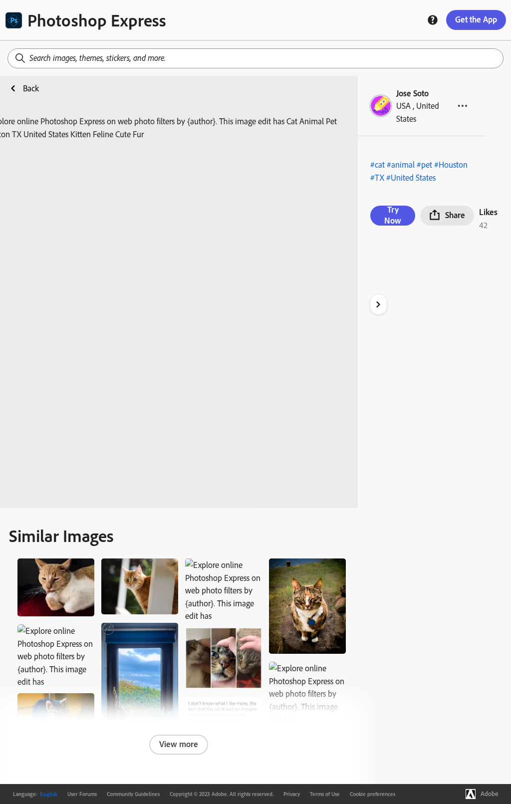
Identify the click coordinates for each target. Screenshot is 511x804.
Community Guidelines (133, 794)
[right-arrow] (378, 304)
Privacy (291, 794)
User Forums (82, 794)
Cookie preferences (372, 794)
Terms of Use (325, 794)
